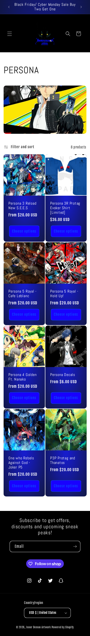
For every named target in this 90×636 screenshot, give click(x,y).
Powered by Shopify (63, 627)
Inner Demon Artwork (38, 627)
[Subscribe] (75, 546)
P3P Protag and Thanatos (62, 460)
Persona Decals (62, 375)
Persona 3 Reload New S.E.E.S (22, 205)
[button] (9, 33)
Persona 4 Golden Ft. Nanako (22, 377)
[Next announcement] (81, 7)
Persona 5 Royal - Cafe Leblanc (22, 293)
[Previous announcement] (9, 7)
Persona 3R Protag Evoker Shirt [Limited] (65, 208)
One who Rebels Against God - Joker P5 (21, 463)
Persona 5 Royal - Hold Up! (64, 293)
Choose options (24, 231)
